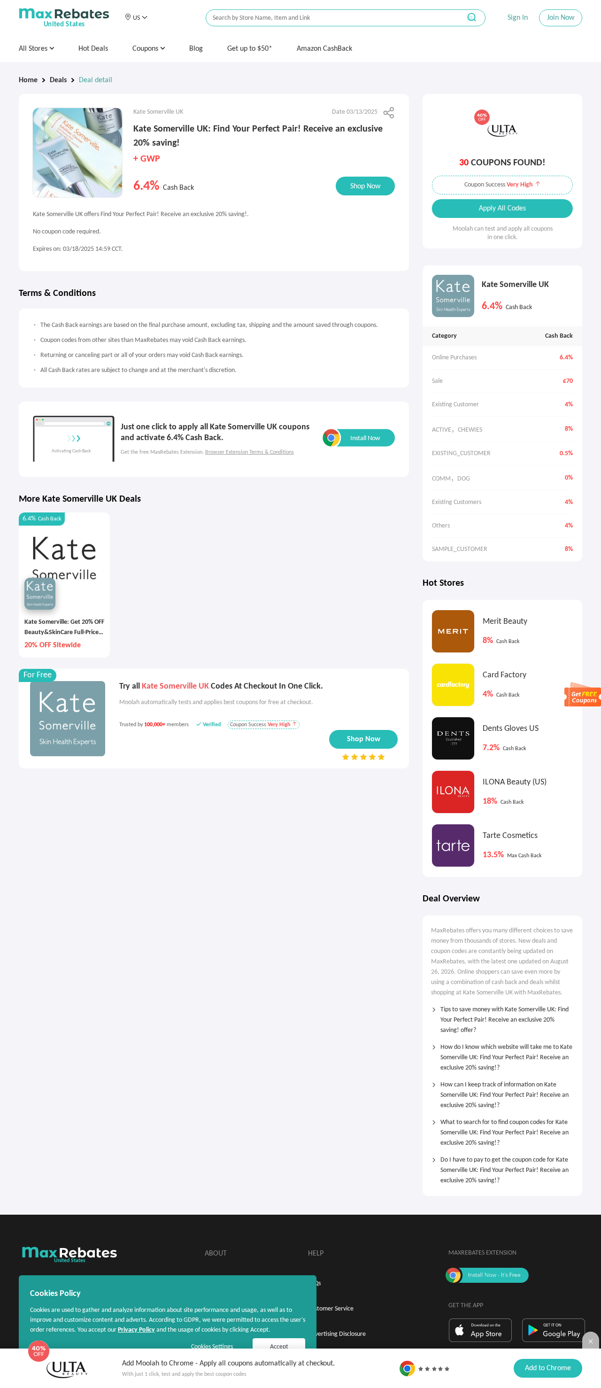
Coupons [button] (146, 49)
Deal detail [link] (95, 80)
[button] (136, 18)
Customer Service (331, 1308)
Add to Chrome (548, 1368)
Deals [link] (58, 80)
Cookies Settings (212, 1346)
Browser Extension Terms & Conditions (249, 452)
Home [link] (28, 80)
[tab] (502, 1017)
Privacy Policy (136, 1330)
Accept (279, 1346)
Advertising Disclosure (337, 1334)
